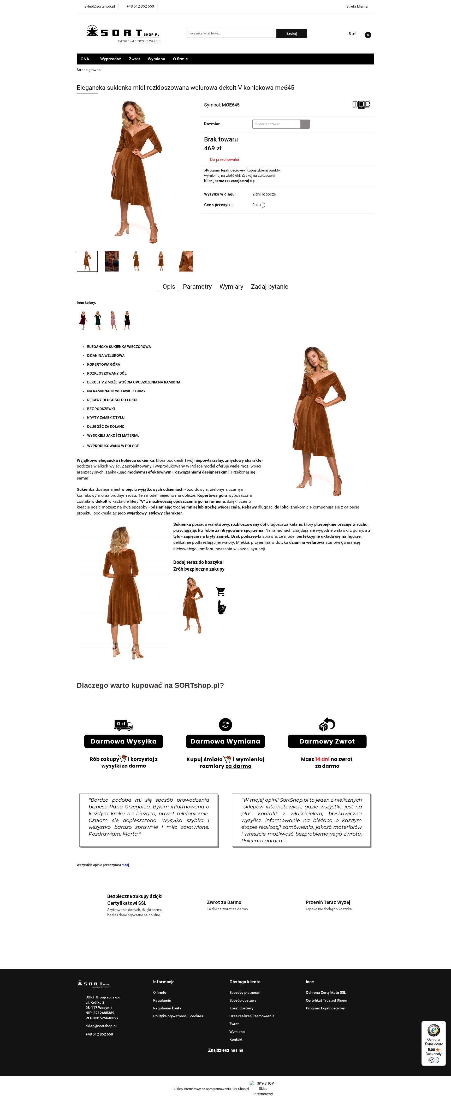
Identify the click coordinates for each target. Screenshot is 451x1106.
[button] (164, 982)
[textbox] (276, 124)
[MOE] (361, 104)
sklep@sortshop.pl (101, 1026)
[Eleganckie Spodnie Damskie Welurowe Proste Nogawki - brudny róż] (112, 320)
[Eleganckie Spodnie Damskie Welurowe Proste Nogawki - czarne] (83, 320)
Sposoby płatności (244, 992)
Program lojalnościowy (225, 170)
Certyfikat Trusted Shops (326, 1000)
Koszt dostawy (241, 1008)
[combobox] (281, 124)
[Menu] (443, 1024)
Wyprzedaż (110, 58)
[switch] (434, 1060)
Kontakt (235, 1039)
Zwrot (134, 58)
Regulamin (162, 1000)
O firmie (180, 58)
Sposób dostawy (242, 1000)
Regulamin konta (167, 1008)
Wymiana (156, 58)
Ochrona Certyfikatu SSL (326, 992)
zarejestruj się (243, 181)
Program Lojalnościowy (325, 1008)
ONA (85, 58)
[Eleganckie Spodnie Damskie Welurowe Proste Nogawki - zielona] (97, 320)
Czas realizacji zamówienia (252, 1016)
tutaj (125, 865)
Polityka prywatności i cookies (178, 1016)
